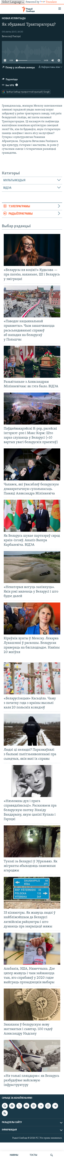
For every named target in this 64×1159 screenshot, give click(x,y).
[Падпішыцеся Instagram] (48, 1106)
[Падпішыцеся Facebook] (12, 1106)
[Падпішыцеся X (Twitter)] (19, 1106)
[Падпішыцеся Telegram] (55, 1106)
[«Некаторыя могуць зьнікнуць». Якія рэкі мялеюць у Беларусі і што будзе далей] (32, 567)
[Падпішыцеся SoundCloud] (41, 1106)
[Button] (10, 80)
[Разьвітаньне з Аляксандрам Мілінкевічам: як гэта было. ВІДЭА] (32, 362)
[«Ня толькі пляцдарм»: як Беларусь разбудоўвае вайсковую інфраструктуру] (32, 1056)
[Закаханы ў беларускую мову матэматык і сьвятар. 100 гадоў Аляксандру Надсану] (32, 1005)
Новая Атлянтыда (14, 18)
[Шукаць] (51, 1155)
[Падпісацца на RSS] (5, 1113)
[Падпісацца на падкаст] (34, 1106)
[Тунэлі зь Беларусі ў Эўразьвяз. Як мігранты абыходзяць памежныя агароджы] (32, 841)
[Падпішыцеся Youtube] (26, 1106)
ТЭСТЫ (33, 1155)
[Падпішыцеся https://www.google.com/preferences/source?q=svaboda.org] (5, 1106)
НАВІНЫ (14, 1155)
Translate (51, 2)
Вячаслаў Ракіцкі (11, 36)
